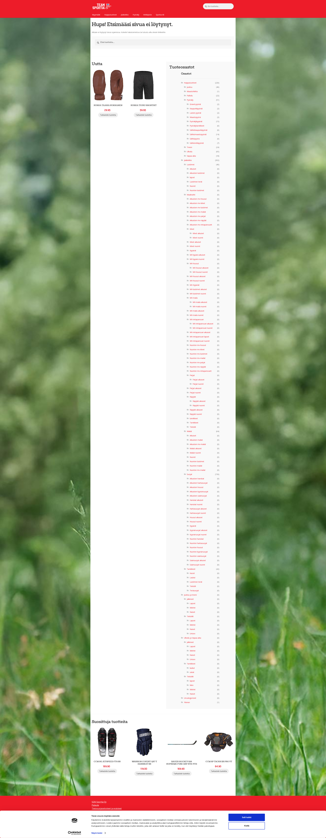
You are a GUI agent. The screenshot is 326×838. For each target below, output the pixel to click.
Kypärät (193, 250)
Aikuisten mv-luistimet (199, 207)
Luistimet (190, 164)
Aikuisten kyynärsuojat (199, 491)
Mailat (189, 431)
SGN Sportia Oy (99, 801)
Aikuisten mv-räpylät (198, 220)
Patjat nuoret (198, 384)
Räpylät (193, 397)
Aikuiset (193, 169)
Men (191, 685)
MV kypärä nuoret (197, 259)
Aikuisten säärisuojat (198, 496)
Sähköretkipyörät (197, 143)
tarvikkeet (194, 418)
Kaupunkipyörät (196, 108)
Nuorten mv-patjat (197, 362)
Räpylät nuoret (199, 405)
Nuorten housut (196, 547)
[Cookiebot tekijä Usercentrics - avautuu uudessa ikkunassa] (74, 833)
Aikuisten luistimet (197, 173)
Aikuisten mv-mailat (198, 212)
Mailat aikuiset (196, 448)
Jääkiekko (125, 14)
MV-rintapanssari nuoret (203, 328)
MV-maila (194, 298)
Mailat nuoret (195, 453)
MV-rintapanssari (197, 319)
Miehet (192, 607)
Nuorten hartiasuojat (198, 543)
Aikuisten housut (196, 487)
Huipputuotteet (110, 14)
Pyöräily (136, 14)
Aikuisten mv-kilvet (197, 203)
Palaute (95, 805)
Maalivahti (191, 194)
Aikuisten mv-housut (198, 199)
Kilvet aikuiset (198, 233)
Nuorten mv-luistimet (198, 354)
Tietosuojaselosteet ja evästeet (107, 808)
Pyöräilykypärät (196, 121)
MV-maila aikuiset (200, 302)
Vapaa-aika (191, 156)
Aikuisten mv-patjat (198, 216)
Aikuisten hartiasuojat (199, 483)
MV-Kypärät (194, 285)
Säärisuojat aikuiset (198, 560)
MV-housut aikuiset (200, 268)
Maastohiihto (192, 91)
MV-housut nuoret (200, 272)
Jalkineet (190, 599)
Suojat (189, 474)
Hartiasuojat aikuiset (198, 509)
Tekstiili (193, 427)
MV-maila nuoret (199, 306)
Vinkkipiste (147, 14)
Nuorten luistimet (197, 190)
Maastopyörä (195, 117)
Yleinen (187, 702)
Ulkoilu (189, 151)
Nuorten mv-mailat (197, 358)
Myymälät (96, 14)
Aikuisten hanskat (197, 478)
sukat (192, 672)
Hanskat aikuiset (196, 500)
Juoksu (189, 87)
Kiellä (246, 826)
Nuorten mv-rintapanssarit (201, 371)
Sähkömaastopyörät (198, 134)
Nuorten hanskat (197, 539)
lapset (192, 177)
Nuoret (193, 186)
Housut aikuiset (196, 517)
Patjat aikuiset (198, 379)
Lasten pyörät (195, 113)
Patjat (192, 375)
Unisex (192, 633)
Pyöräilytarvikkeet (197, 126)
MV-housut (194, 263)
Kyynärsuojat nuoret (198, 534)
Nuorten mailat (196, 466)
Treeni (189, 147)
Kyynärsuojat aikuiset (198, 530)
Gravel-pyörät (195, 104)
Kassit (192, 573)
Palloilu (190, 95)
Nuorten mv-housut (198, 345)
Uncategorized (190, 698)
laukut (192, 668)
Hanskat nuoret (196, 504)
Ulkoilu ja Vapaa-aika (192, 638)
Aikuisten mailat (196, 440)
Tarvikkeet (194, 422)
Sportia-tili (160, 14)
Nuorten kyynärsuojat (199, 552)
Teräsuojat (194, 590)
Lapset (192, 603)
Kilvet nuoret (198, 237)
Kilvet (192, 229)
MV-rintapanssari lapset (199, 336)
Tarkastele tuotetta (108, 115)
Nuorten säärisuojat (198, 556)
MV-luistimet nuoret (198, 293)
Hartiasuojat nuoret (198, 513)
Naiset (192, 612)
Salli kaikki (246, 817)
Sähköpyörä (195, 139)
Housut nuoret (196, 521)
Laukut (192, 577)
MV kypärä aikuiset (197, 255)
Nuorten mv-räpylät (198, 367)
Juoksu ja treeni (190, 595)
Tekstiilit (190, 616)
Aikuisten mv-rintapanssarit (201, 224)
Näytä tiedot (96, 833)
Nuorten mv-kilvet (197, 349)
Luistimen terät (196, 181)
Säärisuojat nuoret (197, 565)
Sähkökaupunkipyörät (198, 130)
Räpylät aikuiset (199, 401)
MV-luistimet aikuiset (198, 289)
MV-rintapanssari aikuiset (203, 323)
